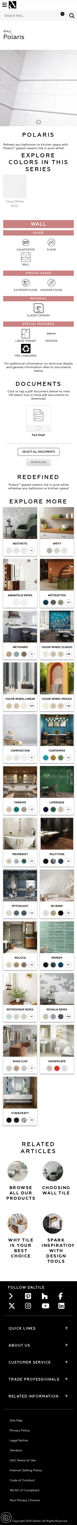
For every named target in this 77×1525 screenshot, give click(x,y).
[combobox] (33, 16)
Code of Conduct (22, 1480)
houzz (46, 1296)
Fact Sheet (38, 435)
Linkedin (62, 1306)
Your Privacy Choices (25, 1500)
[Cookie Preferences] (6, 1517)
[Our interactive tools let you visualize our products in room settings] (53, 1223)
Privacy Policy (20, 1430)
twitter (12, 1306)
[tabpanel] (38, 88)
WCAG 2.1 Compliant (25, 1490)
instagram (29, 1306)
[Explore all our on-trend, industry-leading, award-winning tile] (17, 1171)
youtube (46, 1306)
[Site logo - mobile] (12, 4)
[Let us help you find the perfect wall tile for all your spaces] (53, 1171)
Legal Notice (19, 1440)
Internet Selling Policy (26, 1470)
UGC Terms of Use (23, 1460)
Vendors (16, 1450)
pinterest (29, 1296)
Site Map (16, 1420)
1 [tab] (38, 122)
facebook (62, 1296)
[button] (72, 16)
